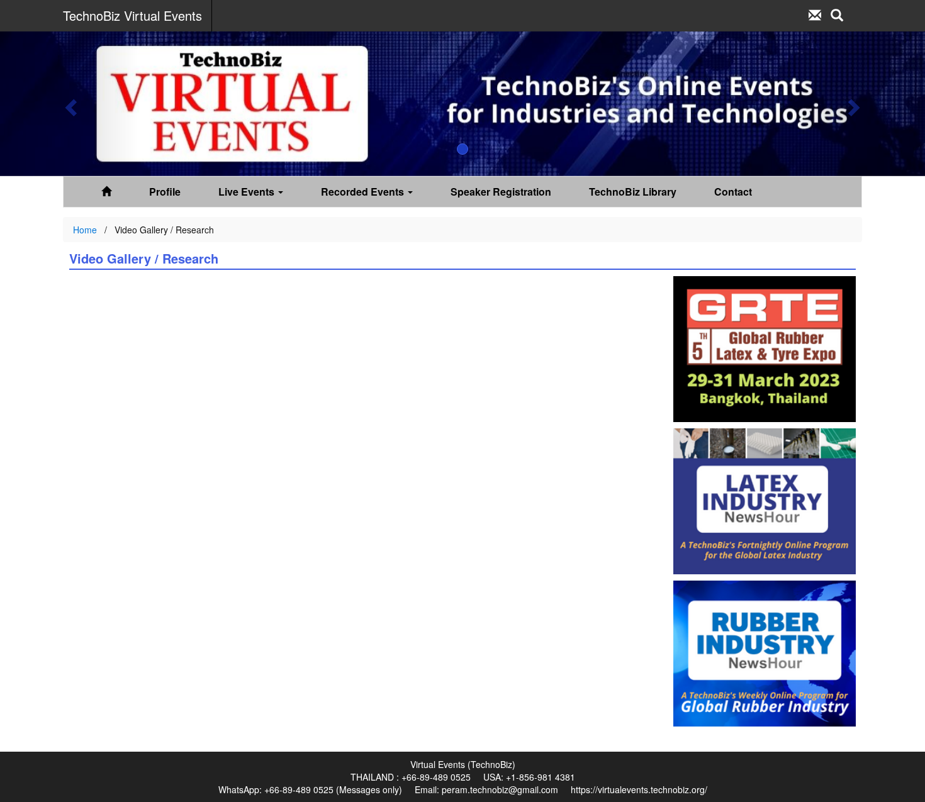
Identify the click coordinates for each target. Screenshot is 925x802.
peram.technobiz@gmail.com (500, 789)
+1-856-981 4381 (540, 777)
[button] (69, 103)
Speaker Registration (501, 191)
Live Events (247, 191)
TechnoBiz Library (632, 191)
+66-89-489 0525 (436, 777)
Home (85, 229)
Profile (165, 191)
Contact (733, 191)
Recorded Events (363, 191)
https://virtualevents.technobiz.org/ (639, 789)
